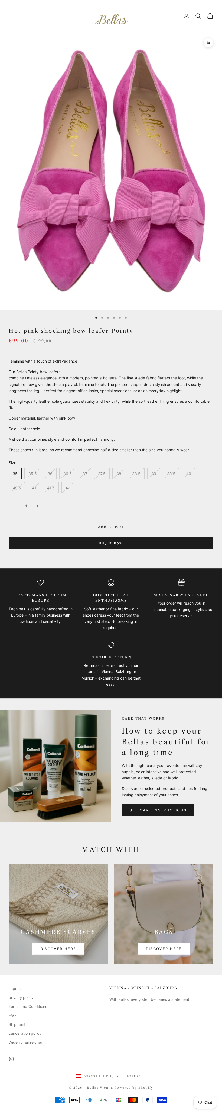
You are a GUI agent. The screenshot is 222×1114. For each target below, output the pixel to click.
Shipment (17, 1024)
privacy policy (21, 997)
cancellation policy (25, 1033)
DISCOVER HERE (58, 949)
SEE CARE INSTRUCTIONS (158, 810)
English (134, 1076)
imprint (15, 988)
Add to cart (111, 527)
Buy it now (111, 543)
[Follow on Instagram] (11, 1059)
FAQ (12, 1015)
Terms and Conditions (28, 1006)
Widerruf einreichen (26, 1042)
